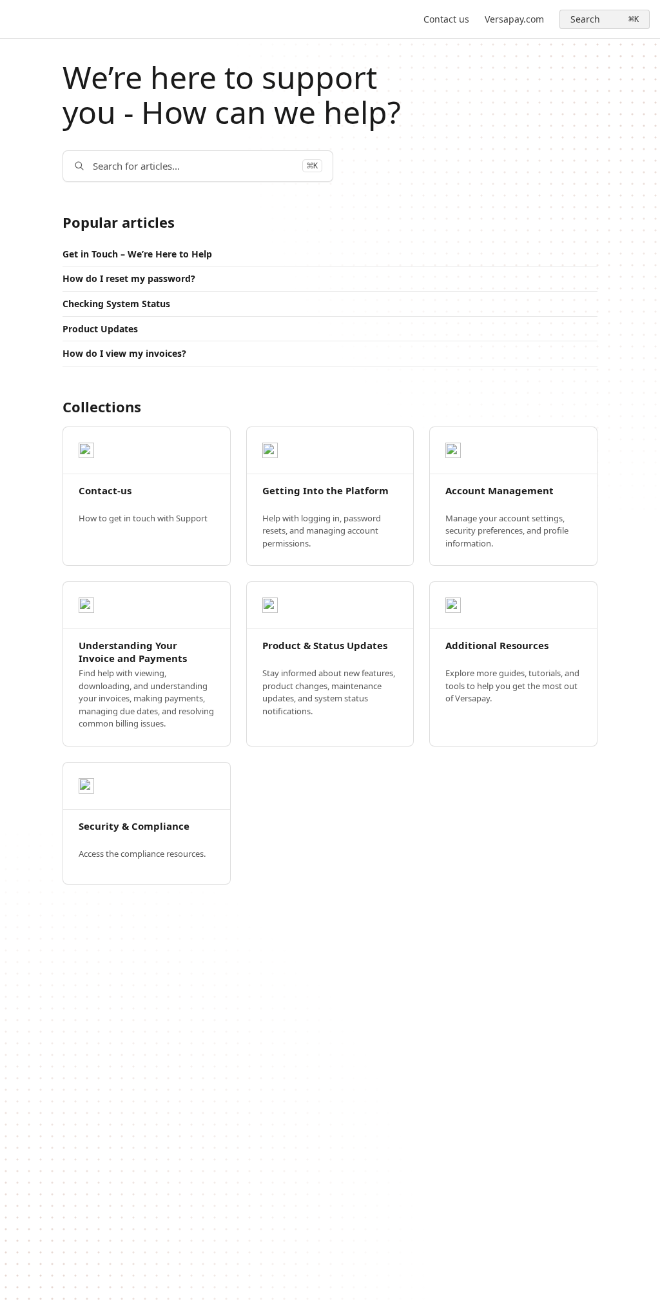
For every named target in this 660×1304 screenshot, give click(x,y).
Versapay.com (514, 19)
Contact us (446, 19)
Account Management (499, 491)
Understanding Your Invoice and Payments (133, 652)
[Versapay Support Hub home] (12, 19)
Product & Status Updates (324, 645)
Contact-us (105, 491)
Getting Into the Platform (325, 491)
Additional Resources (496, 645)
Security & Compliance (134, 826)
